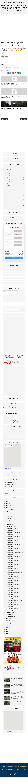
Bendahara (9, 171)
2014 (7, 507)
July (8, 522)
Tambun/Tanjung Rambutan (12, 202)
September (10, 526)
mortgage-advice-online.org (14, 260)
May (8, 518)
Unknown (9, 486)
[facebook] (10, 775)
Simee (8, 199)
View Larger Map (7, 468)
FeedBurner (17, 422)
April (8, 516)
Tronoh (8, 208)
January (9, 509)
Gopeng (8, 183)
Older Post (23, 119)
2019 (7, 627)
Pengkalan (9, 193)
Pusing (8, 195)
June (8, 520)
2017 (7, 623)
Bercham (8, 173)
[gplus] (15, 775)
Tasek (8, 204)
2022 (7, 633)
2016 (7, 620)
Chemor (8, 179)
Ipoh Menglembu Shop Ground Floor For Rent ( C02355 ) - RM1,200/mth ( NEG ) (13, 84)
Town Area (9, 206)
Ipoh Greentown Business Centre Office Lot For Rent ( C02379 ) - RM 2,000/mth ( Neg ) (17, 697)
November (10, 614)
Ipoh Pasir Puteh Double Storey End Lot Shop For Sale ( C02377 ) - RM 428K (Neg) (17, 703)
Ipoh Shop (3, 46)
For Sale (24, 45)
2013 (7, 505)
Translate (14, 407)
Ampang (8, 167)
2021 (7, 631)
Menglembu (9, 46)
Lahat (8, 189)
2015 (7, 618)
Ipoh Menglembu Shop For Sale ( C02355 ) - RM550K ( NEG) (12, 96)
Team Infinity (10, 484)
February (10, 511)
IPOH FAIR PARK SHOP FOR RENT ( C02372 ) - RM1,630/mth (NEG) (17, 680)
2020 (7, 629)
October (9, 612)
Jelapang (8, 185)
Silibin (8, 197)
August (9, 524)
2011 (7, 501)
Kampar (8, 187)
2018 (7, 625)
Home (7, 493)
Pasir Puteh (9, 191)
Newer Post (4, 119)
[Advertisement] (14, 27)
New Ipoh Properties (12, 482)
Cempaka (8, 177)
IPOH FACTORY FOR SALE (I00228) (11, 108)
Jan (15, 245)
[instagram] (17, 775)
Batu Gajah (9, 169)
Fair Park (8, 181)
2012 (7, 503)
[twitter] (12, 775)
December (10, 616)
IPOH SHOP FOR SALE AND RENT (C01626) (14, 601)
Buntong (8, 175)
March (9, 514)
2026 (19, 245)
